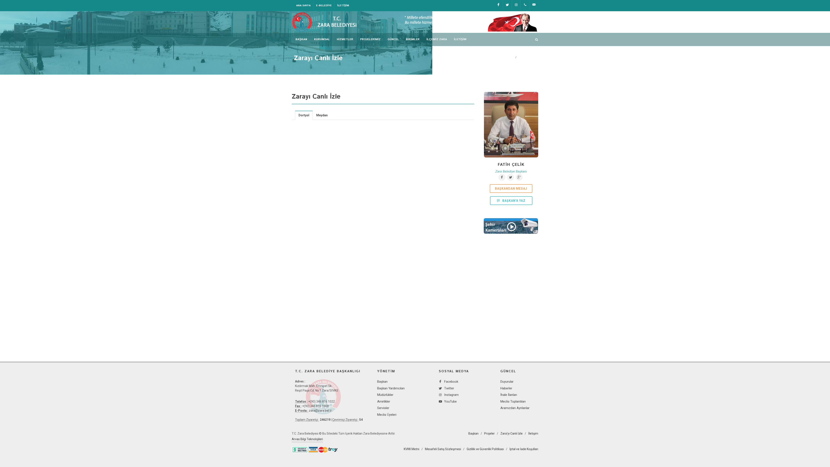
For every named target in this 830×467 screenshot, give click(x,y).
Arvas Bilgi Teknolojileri (307, 439)
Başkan (382, 382)
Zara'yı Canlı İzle (511, 433)
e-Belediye (324, 5)
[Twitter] (507, 5)
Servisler (383, 408)
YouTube (450, 401)
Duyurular (507, 382)
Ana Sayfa (303, 5)
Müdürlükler (385, 395)
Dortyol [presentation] (303, 115)
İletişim (343, 5)
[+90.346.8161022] (525, 5)
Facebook (451, 382)
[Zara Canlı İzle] (511, 226)
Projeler (489, 433)
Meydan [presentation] (322, 115)
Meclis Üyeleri (386, 415)
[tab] (304, 115)
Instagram (451, 395)
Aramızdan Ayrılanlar (515, 408)
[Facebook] (498, 5)
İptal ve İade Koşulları (523, 449)
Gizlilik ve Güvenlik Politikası (485, 449)
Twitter (449, 388)
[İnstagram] (516, 5)
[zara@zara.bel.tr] (534, 5)
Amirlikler (383, 401)
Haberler (506, 388)
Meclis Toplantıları (513, 401)
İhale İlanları (508, 395)
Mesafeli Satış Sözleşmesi (443, 449)
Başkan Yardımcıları (391, 388)
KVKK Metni (411, 449)
